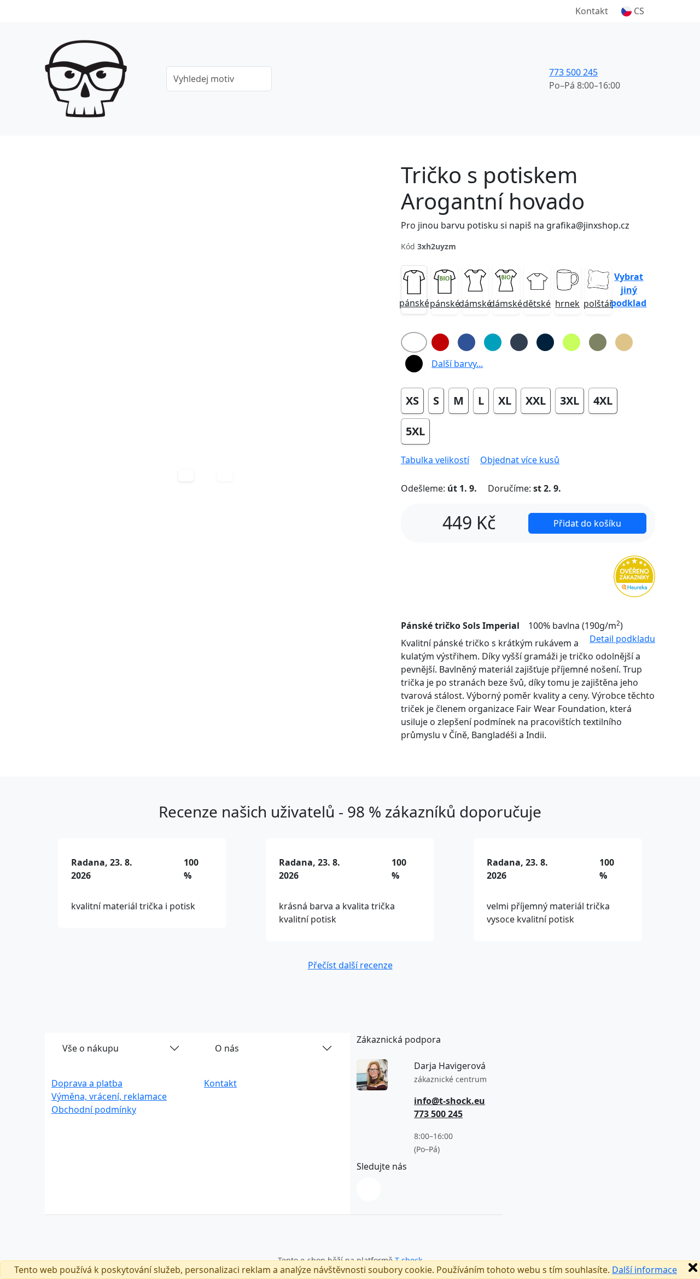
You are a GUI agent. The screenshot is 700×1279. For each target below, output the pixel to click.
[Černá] (414, 363)
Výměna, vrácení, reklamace (109, 1096)
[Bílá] (414, 342)
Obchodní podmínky (93, 1109)
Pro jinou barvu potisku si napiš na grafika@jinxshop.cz (515, 225)
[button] (633, 11)
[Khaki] (598, 342)
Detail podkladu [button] (622, 639)
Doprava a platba (86, 1083)
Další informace (644, 1270)
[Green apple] (571, 342)
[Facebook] (368, 1189)
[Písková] (624, 342)
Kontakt (591, 11)
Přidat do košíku (587, 523)
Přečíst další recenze (350, 965)
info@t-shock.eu (449, 1101)
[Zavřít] (693, 1267)
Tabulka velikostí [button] (435, 460)
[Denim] (519, 342)
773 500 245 (573, 72)
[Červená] (440, 342)
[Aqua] (493, 342)
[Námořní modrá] (545, 342)
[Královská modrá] (466, 342)
